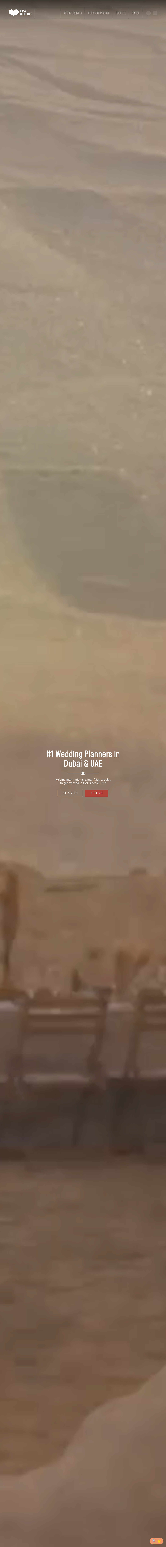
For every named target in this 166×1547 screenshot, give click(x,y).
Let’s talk (96, 793)
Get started (70, 793)
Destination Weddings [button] (98, 13)
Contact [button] (136, 13)
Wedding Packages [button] (73, 13)
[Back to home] (20, 13)
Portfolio (120, 13)
